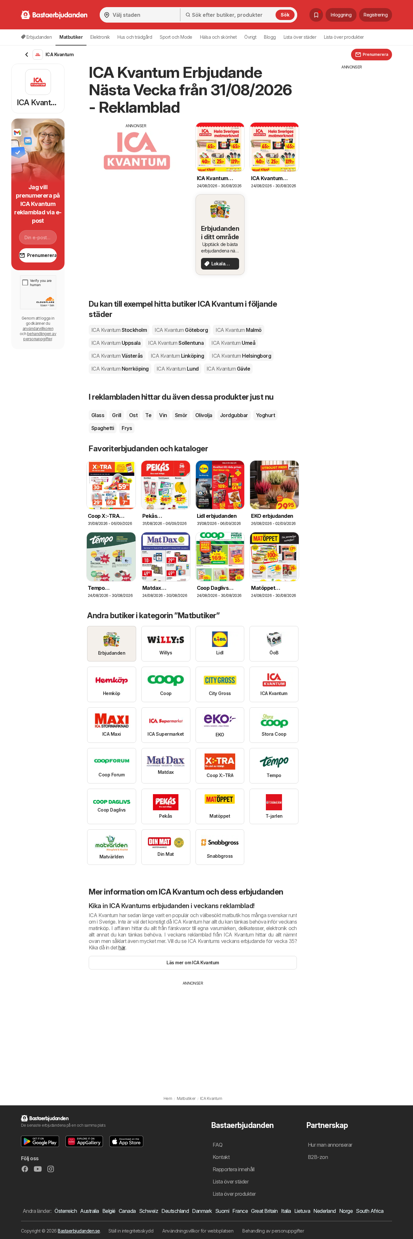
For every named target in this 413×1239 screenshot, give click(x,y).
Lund (177, 368)
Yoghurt (265, 415)
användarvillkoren (38, 328)
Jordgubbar (234, 415)
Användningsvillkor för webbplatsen (197, 1231)
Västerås (117, 356)
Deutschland (175, 1211)
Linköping (177, 356)
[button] (40, 1141)
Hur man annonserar (330, 1145)
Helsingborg (241, 356)
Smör (181, 415)
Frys (127, 428)
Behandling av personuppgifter (273, 1231)
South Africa (370, 1211)
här (121, 947)
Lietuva (302, 1211)
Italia (286, 1211)
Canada (127, 1211)
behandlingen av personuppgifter (39, 336)
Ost (133, 415)
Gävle (228, 368)
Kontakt (221, 1157)
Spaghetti (102, 428)
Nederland (324, 1211)
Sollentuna (176, 343)
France (240, 1211)
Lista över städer (300, 37)
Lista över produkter (344, 37)
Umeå (233, 343)
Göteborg (181, 330)
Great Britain (264, 1211)
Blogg (270, 37)
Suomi (222, 1211)
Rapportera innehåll (233, 1169)
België (109, 1211)
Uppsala (115, 343)
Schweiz (148, 1211)
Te (148, 415)
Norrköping (120, 368)
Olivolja (203, 415)
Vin (163, 415)
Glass (97, 415)
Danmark (202, 1211)
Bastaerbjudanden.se (79, 1231)
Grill (116, 415)
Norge (346, 1211)
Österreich (66, 1211)
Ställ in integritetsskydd (130, 1231)
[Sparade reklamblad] (316, 15)
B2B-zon (318, 1157)
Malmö (238, 330)
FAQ (217, 1145)
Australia (89, 1211)
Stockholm (119, 330)
